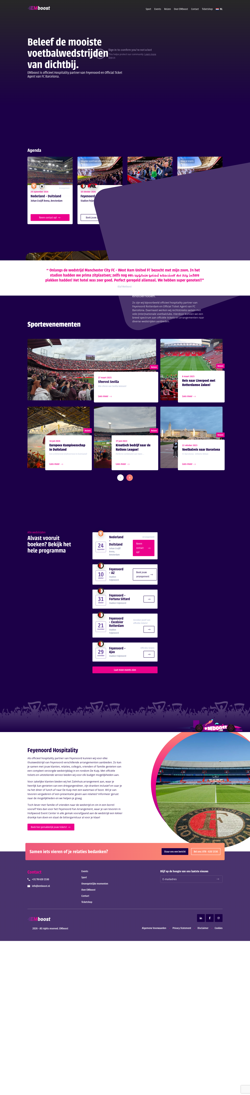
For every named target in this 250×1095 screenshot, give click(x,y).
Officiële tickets (147, 648)
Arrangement (148, 537)
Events (157, 9)
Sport (148, 9)
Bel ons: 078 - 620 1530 (206, 851)
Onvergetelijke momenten (94, 883)
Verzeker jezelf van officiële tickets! (141, 622)
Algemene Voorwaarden (154, 928)
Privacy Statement (182, 928)
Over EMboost (181, 9)
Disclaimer (203, 928)
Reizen (167, 9)
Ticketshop (207, 9)
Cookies (219, 928)
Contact (195, 9)
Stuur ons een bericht (175, 851)
